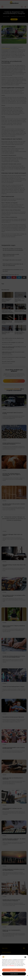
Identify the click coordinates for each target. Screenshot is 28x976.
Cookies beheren (14, 973)
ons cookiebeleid (10, 965)
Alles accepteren (14, 970)
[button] (25, 957)
